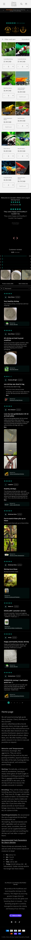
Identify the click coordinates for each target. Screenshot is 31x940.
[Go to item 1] (6, 275)
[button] (4, 4)
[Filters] (1, 288)
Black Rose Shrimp (8, 88)
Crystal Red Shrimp (22, 59)
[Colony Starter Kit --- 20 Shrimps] (15, 229)
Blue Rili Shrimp (21, 148)
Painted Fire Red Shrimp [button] (16, 400)
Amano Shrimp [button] (14, 324)
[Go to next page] (25, 702)
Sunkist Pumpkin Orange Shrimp (21, 89)
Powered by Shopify (24, 937)
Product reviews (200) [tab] (7, 283)
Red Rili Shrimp (21, 118)
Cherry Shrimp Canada (12, 937)
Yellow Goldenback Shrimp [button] (17, 474)
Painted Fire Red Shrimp (21, 178)
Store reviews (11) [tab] (23, 283)
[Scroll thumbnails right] (29, 275)
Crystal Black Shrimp (8, 59)
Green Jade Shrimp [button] (15, 505)
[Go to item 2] (16, 275)
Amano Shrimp (7, 148)
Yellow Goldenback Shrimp (8, 119)
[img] (15, 202)
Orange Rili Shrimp (8, 177)
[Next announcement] (27, 10)
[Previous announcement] (3, 10)
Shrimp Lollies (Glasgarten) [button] (17, 555)
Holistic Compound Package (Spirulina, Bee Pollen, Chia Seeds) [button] (14, 597)
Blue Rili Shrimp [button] (14, 369)
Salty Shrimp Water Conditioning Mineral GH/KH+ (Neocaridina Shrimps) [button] (13, 628)
